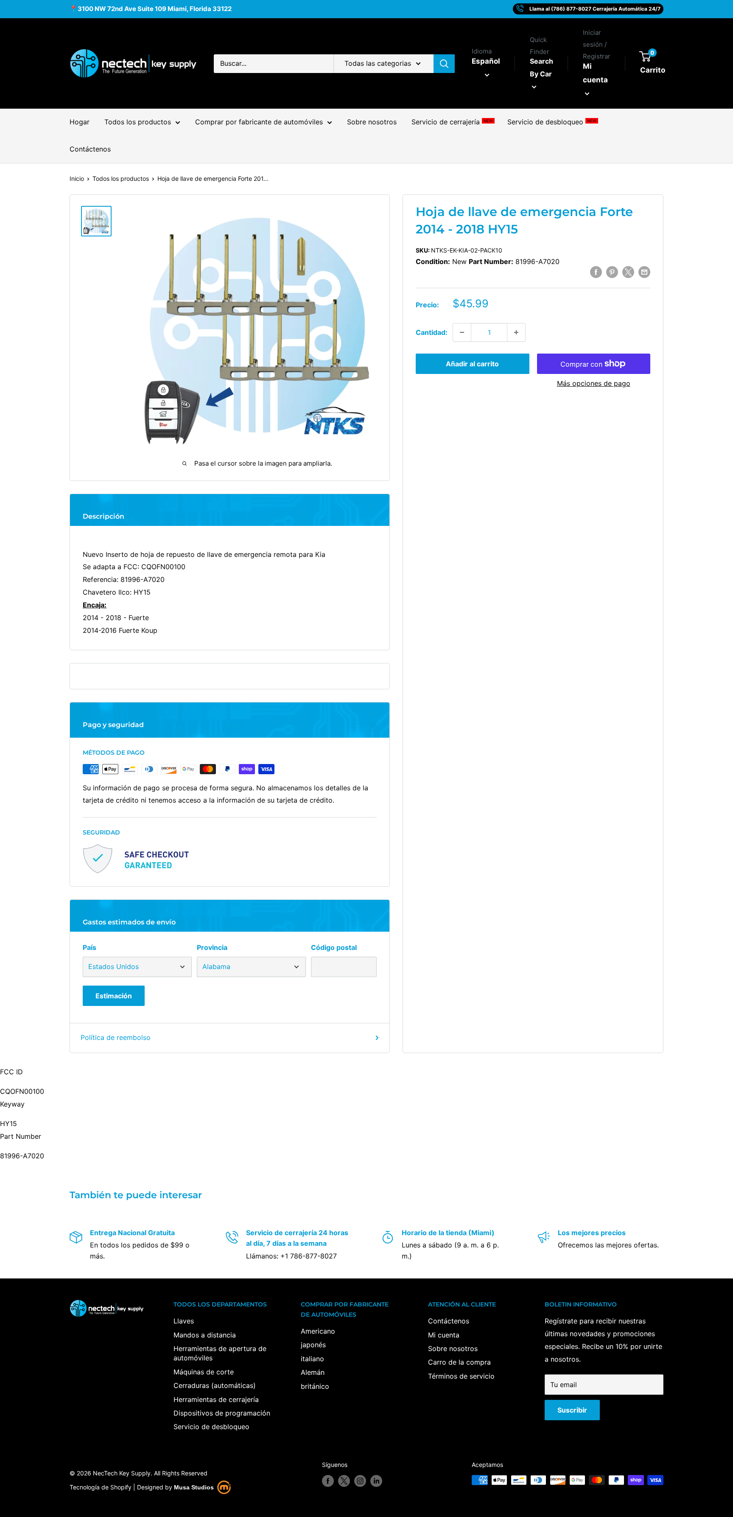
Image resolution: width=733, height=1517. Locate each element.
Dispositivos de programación (221, 1413)
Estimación (113, 996)
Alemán (313, 1372)
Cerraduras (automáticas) (214, 1385)
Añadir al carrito (472, 364)
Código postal (334, 947)
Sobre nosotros (372, 122)
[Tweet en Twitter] (628, 272)
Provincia (212, 947)
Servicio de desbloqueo (551, 122)
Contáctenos (90, 149)
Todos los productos (137, 122)
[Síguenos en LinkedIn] (376, 1481)
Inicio (77, 178)
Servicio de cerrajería (451, 122)
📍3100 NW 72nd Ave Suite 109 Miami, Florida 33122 (151, 9)
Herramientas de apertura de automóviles (219, 1353)
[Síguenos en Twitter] (344, 1481)
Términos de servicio (461, 1376)
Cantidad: (432, 332)
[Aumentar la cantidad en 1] (516, 332)
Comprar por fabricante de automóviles (259, 122)
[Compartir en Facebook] (596, 272)
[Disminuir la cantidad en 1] (462, 332)
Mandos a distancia (204, 1335)
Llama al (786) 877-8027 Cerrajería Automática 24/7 (594, 9)
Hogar (80, 122)
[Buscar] (444, 63)
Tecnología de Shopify (100, 1487)
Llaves (183, 1321)
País (89, 947)
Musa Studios (194, 1487)
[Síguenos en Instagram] (360, 1481)
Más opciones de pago (593, 383)
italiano (312, 1358)
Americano (318, 1331)
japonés (313, 1344)
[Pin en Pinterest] (612, 272)
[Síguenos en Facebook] (328, 1481)
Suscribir (572, 1410)
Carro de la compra (459, 1362)
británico (315, 1386)
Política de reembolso (116, 1037)
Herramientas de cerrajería (216, 1399)
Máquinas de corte (203, 1372)
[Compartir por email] (644, 272)
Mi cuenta (595, 73)
